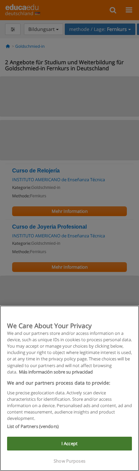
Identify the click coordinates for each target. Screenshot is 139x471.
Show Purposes (69, 461)
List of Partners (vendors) (33, 426)
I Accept (69, 443)
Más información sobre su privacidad (56, 372)
